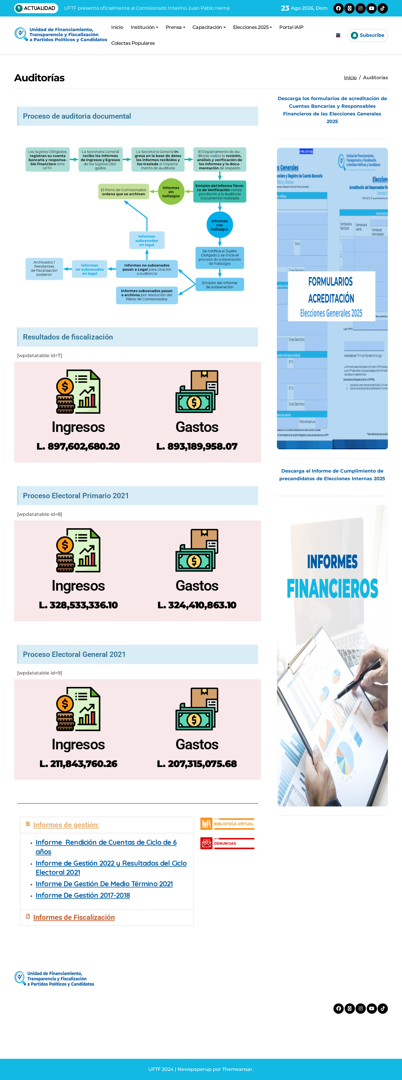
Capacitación (207, 27)
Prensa (174, 27)
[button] (107, 825)
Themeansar (237, 1069)
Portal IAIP (291, 27)
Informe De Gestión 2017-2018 (83, 895)
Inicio (117, 27)
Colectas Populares (133, 43)
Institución (143, 27)
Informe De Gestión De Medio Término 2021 (104, 883)
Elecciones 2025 (251, 27)
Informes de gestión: (66, 825)
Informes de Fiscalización (74, 917)
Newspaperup (194, 1069)
